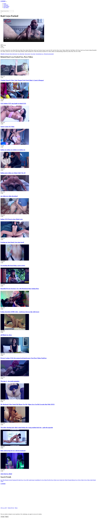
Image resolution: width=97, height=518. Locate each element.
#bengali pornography (49, 54)
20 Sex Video (81, 480)
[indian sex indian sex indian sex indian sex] (15, 144)
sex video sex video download (9, 196)
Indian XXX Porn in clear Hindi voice (12, 219)
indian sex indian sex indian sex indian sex (13, 150)
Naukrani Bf (15, 480)
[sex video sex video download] (15, 190)
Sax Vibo (3, 480)
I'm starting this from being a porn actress (13, 265)
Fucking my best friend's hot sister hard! (12, 242)
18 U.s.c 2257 (4, 507)
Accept (2, 516)
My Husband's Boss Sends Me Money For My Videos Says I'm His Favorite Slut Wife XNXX (28, 404)
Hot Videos (6, 7)
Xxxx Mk (26, 480)
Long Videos (6, 6)
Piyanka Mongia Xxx (72, 480)
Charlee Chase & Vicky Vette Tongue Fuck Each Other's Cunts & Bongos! (22, 80)
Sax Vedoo (44, 480)
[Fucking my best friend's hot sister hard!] (15, 237)
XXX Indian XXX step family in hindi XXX (13, 103)
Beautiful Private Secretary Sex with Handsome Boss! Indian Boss (20, 288)
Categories (5, 4)
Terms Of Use (11, 507)
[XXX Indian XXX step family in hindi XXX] (15, 98)
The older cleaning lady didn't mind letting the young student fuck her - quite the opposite (27, 427)
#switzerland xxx (39, 54)
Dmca (16, 507)
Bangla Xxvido (8, 480)
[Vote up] (1, 44)
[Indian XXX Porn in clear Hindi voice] (15, 213)
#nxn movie (27, 54)
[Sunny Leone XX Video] (15, 121)
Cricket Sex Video (63, 480)
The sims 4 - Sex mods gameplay (10, 381)
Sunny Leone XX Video (7, 126)
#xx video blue (21, 54)
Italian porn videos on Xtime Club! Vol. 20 (13, 173)
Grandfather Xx (38, 480)
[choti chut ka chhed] (15, 468)
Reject (6, 516)
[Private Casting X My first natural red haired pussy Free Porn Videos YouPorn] (15, 352)
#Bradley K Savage (5, 54)
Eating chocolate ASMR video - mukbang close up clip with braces (20, 312)
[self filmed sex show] (15, 329)
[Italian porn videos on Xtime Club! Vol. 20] (15, 167)
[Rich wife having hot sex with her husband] (15, 445)
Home (4, 3)
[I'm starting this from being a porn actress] (15, 260)
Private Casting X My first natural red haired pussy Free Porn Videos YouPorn (24, 358)
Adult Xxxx (20, 480)
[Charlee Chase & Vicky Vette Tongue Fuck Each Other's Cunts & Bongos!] (15, 75)
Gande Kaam (31, 480)
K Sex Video (87, 480)
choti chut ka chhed (6, 474)
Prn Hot (49, 480)
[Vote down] (2, 44)
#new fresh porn (13, 54)
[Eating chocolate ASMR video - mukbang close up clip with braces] (15, 306)
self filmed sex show (6, 335)
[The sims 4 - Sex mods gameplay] (15, 375)
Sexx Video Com (55, 480)
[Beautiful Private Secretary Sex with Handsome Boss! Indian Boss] (15, 283)
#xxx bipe (33, 54)
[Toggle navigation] (6, 1)
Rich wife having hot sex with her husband (13, 450)
